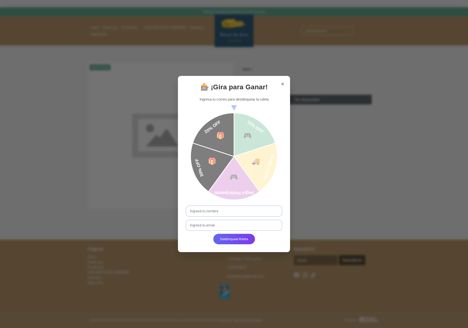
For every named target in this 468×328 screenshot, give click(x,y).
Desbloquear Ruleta (234, 239)
